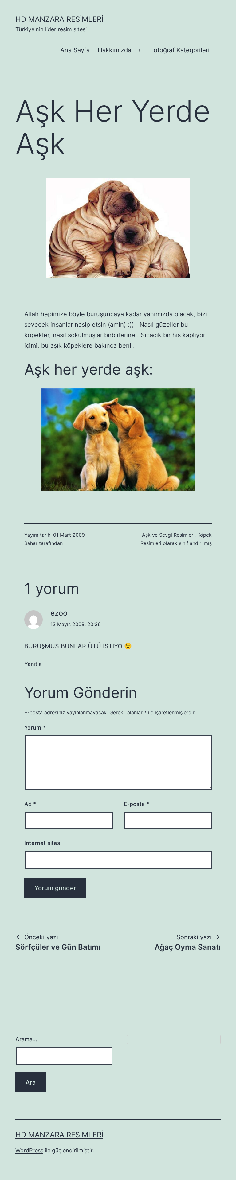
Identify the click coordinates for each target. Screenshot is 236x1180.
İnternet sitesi (42, 843)
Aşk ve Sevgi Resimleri (168, 535)
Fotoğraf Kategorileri (180, 50)
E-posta (136, 804)
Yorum (34, 727)
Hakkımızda (114, 50)
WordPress (29, 1150)
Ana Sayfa (75, 50)
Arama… (26, 1039)
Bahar (30, 543)
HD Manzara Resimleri (59, 19)
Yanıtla (33, 664)
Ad (30, 804)
